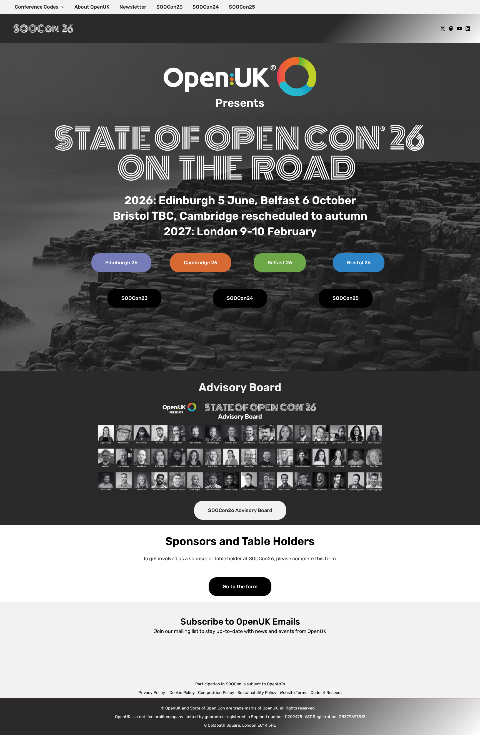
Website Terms (293, 692)
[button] (61, 7)
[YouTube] (459, 28)
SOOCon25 (242, 7)
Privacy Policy (152, 692)
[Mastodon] (451, 28)
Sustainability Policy (257, 692)
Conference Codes (37, 7)
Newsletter (132, 7)
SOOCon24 (205, 7)
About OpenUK (91, 7)
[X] (442, 28)
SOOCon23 (169, 7)
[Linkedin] (467, 28)
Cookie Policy (182, 692)
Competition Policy (218, 692)
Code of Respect (326, 692)
